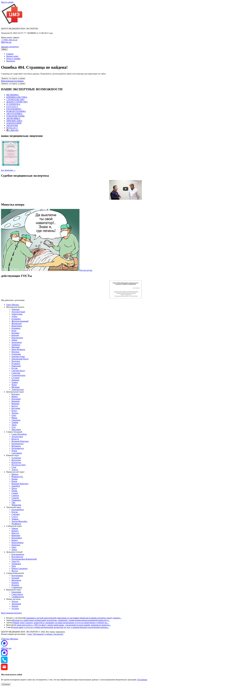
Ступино (15, 378)
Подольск (16, 361)
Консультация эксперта (11, 613)
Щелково (16, 387)
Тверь (14, 425)
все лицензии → (8, 170)
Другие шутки (85, 270)
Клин (14, 330)
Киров (14, 481)
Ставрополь (17, 587)
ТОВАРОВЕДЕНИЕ (15, 116)
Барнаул (15, 531)
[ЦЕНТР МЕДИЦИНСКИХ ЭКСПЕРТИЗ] (12, 24)
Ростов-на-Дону (19, 465)
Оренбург (16, 486)
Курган (15, 512)
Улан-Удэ (16, 561)
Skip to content (7, 2)
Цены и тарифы (13, 58)
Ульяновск (16, 500)
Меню (4, 49)
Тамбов (15, 422)
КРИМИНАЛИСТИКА (16, 97)
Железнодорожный (20, 321)
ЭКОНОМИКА (13, 118)
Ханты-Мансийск (19, 521)
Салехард (16, 514)
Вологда (15, 439)
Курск (14, 411)
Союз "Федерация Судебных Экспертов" (45, 634)
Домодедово (17, 314)
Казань (15, 479)
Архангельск (17, 436)
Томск (14, 549)
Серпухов (16, 373)
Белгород (16, 394)
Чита (14, 566)
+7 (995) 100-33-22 (9, 40)
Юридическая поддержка (12, 81)
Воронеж (16, 401)
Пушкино (16, 363)
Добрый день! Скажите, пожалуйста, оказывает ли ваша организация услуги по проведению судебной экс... (60, 622)
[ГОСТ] (125, 298)
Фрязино (15, 380)
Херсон (15, 601)
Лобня (14, 340)
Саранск (15, 495)
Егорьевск (16, 319)
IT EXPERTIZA (13, 104)
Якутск (15, 571)
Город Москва (12, 305)
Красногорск (17, 338)
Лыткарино (17, 342)
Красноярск (17, 538)
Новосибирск (18, 542)
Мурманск (16, 446)
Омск (14, 547)
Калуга (15, 406)
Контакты (10, 61)
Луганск (15, 608)
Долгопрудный (18, 312)
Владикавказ (17, 575)
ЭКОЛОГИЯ (12, 125)
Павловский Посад (20, 359)
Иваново (15, 403)
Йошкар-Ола (17, 476)
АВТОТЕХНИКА (14, 114)
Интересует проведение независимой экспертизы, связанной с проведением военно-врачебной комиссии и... (61, 620)
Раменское (16, 366)
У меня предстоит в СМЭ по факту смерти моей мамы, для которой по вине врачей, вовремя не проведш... (63, 625)
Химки (15, 382)
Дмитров (15, 309)
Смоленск (16, 420)
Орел (14, 415)
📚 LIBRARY (12, 130)
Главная (9, 54)
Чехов (14, 385)
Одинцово (16, 354)
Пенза (14, 488)
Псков (14, 451)
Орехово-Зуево (18, 356)
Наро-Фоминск (18, 349)
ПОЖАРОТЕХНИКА (16, 111)
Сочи (14, 467)
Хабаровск (16, 564)
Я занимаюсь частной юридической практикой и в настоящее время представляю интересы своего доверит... (72, 618)
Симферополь (18, 597)
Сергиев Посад (18, 370)
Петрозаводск (18, 448)
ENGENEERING (13, 109)
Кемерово (16, 535)
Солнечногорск (18, 375)
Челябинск (16, 524)
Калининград (18, 443)
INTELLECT (12, 128)
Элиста (15, 469)
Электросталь (18, 389)
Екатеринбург (18, 509)
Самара (15, 493)
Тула (14, 427)
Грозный (15, 578)
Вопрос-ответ (12, 56)
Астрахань (16, 458)
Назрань (15, 582)
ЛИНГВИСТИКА (14, 121)
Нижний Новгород (20, 484)
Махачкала (16, 580)
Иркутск (15, 533)
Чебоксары (16, 505)
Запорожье (16, 604)
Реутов (15, 368)
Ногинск (15, 352)
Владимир (16, 399)
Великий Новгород (20, 441)
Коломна (15, 333)
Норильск (16, 545)
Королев (15, 335)
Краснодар (16, 462)
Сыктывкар (17, 453)
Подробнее (142, 680)
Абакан (15, 528)
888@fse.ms (6, 42)
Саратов (15, 498)
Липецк (15, 413)
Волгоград (16, 460)
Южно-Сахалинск (20, 568)
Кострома (16, 408)
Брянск (15, 396)
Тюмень (15, 519)
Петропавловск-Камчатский (24, 559)
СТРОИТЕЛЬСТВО (15, 99)
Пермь (14, 491)
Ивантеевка (17, 326)
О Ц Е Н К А (12, 106)
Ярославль (16, 429)
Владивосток (17, 557)
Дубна (14, 316)
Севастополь (17, 594)
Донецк (15, 606)
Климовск (16, 328)
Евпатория (16, 592)
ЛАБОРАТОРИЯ (13, 123)
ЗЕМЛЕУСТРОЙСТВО (16, 102)
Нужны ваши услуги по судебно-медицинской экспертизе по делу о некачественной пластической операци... (60, 627)
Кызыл (15, 540)
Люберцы (16, 345)
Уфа (13, 502)
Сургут (15, 517)
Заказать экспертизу (10, 47)
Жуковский (17, 323)
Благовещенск (18, 554)
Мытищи (16, 347)
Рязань (14, 418)
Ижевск (15, 474)
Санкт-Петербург (19, 434)
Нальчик (15, 585)
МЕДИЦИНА (12, 95)
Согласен (6, 684)
